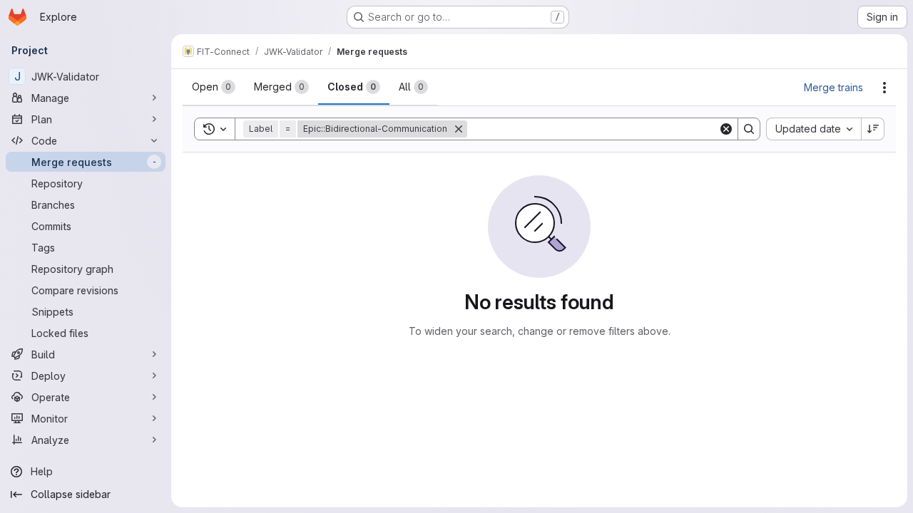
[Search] (749, 129)
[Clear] (726, 129)
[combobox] (813, 129)
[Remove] (458, 129)
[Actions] (884, 87)
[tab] (214, 87)
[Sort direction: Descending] (873, 129)
